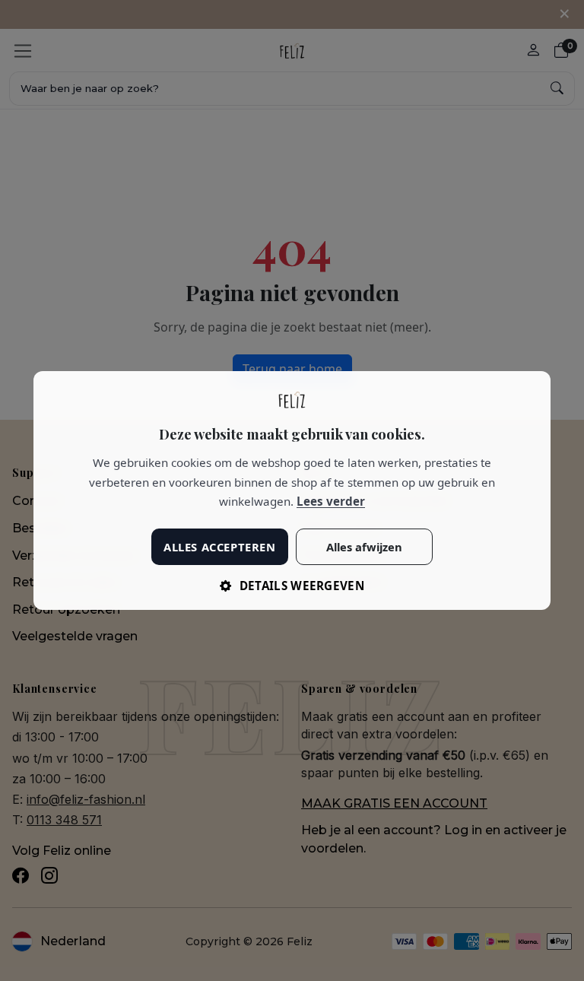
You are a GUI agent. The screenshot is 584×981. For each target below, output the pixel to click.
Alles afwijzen (364, 546)
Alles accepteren (219, 546)
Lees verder (331, 501)
